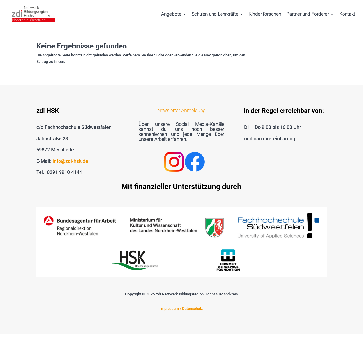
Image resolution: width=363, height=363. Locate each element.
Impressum (169, 308)
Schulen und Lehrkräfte (215, 14)
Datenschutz (192, 308)
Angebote (171, 14)
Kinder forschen (265, 14)
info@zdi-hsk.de (70, 161)
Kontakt (347, 14)
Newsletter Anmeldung (181, 110)
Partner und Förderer (307, 14)
